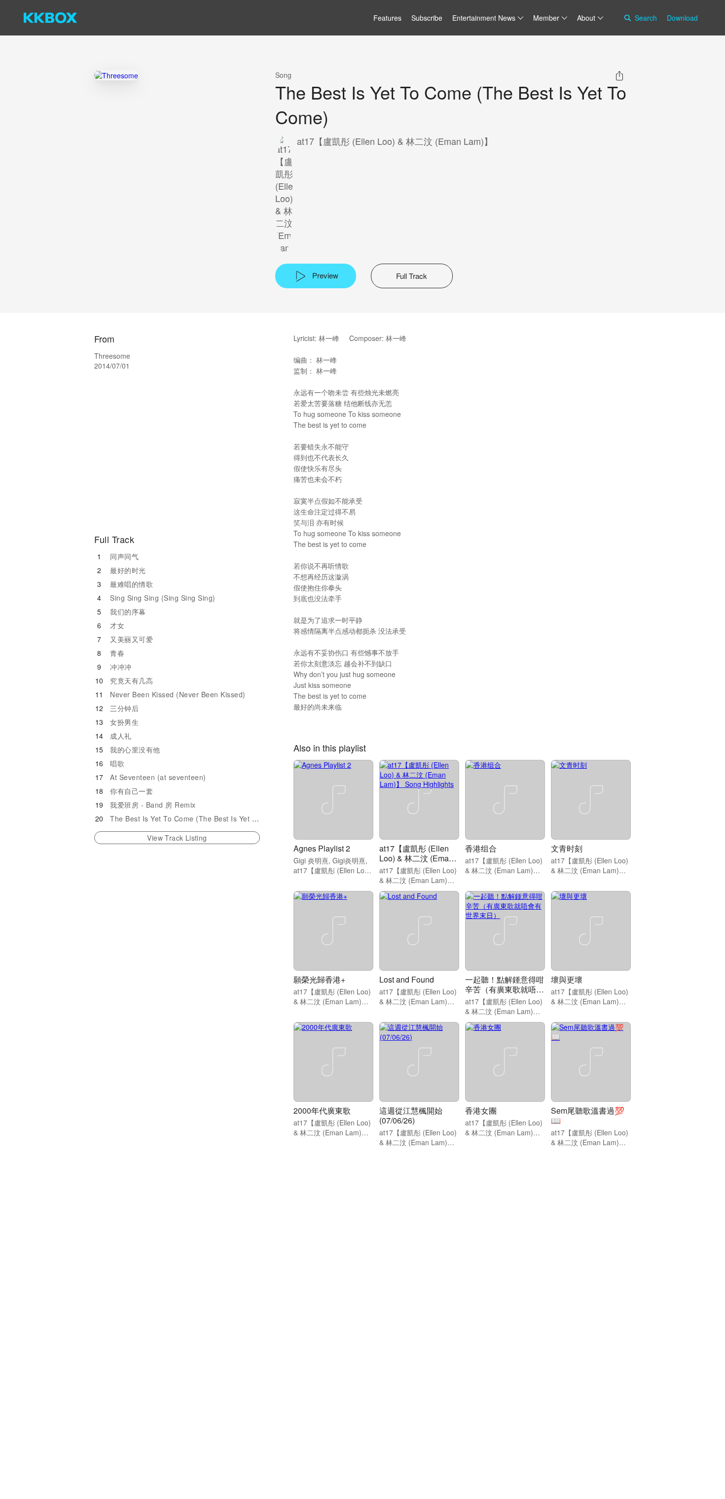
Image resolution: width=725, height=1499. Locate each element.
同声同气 (124, 556)
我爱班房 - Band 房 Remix (153, 805)
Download (682, 18)
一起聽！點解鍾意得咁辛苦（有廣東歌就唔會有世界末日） (504, 989)
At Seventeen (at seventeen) (158, 777)
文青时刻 (566, 848)
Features (387, 18)
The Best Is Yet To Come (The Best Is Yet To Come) (197, 818)
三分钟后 (124, 708)
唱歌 (117, 763)
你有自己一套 (131, 791)
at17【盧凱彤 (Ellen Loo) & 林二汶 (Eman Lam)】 (395, 141)
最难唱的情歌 (131, 584)
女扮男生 (124, 722)
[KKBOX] (50, 17)
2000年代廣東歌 (322, 1110)
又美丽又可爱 (131, 639)
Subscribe (426, 18)
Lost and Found (406, 979)
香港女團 (481, 1110)
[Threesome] (116, 75)
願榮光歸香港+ (319, 979)
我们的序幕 (128, 611)
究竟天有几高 (131, 680)
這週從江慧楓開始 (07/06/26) (410, 1115)
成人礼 (121, 736)
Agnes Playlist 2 (321, 848)
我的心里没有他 (135, 749)
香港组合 (481, 848)
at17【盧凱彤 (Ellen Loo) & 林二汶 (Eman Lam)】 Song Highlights (416, 863)
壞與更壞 (566, 979)
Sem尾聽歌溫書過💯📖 (587, 1115)
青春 (117, 653)
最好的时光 (128, 570)
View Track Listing (177, 838)
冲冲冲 (121, 667)
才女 (117, 625)
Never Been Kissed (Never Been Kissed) (178, 694)
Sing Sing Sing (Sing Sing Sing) (163, 598)
